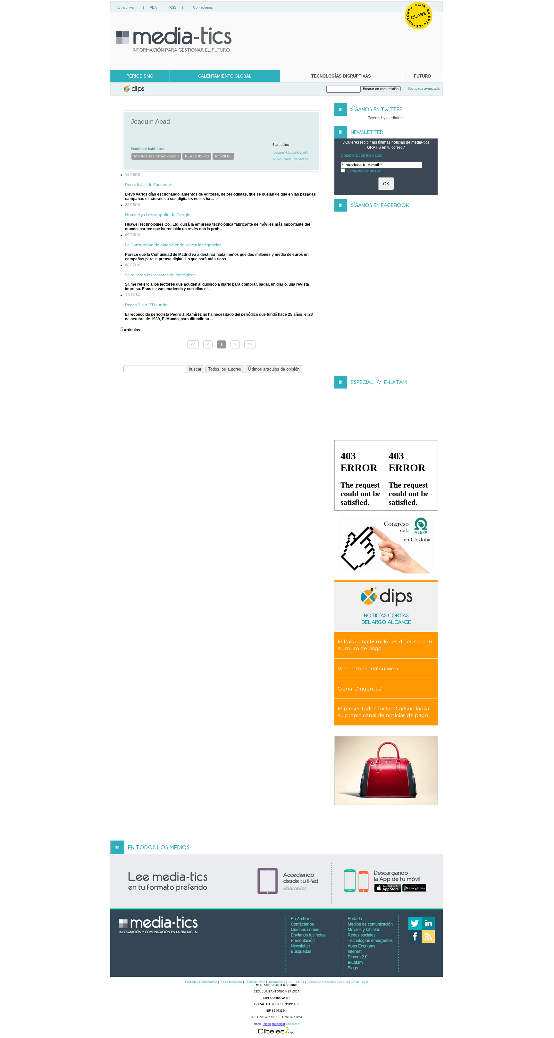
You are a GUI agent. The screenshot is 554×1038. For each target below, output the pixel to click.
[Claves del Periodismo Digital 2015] (386, 543)
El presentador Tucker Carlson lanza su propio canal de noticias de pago (383, 712)
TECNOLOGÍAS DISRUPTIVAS (341, 76)
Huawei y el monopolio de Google (157, 214)
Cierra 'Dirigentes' (360, 689)
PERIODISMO (139, 76)
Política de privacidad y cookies (328, 982)
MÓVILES (223, 156)
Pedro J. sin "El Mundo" (147, 304)
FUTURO (422, 76)
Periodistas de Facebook (148, 184)
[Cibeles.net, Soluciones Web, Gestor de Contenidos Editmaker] (276, 1032)
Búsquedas (275, 982)
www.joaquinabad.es (290, 159)
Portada (191, 982)
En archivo (125, 7)
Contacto (292, 1023)
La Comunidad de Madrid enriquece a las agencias (173, 244)
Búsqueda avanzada (423, 88)
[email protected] (274, 1023)
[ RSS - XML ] (295, 982)
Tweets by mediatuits (386, 118)
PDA (153, 7)
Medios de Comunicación (156, 156)
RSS (172, 7)
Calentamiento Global (224, 76)
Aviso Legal (360, 982)
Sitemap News (255, 982)
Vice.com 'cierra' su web (368, 668)
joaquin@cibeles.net (290, 152)
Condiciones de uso (364, 171)
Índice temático (231, 982)
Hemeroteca (208, 982)
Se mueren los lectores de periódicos (160, 274)
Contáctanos (203, 7)
